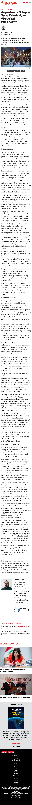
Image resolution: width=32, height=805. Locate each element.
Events (16, 778)
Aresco (16, 450)
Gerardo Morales (7, 230)
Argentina (9, 623)
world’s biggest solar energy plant (19, 533)
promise (5, 475)
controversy (5, 531)
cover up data (15, 352)
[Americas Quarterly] (9, 3)
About (16, 763)
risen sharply (17, 517)
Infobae (22, 420)
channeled (8, 185)
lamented (16, 364)
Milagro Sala (18, 623)
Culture (16, 782)
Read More (16, 743)
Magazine (16, 770)
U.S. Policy (16, 775)
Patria (25, 593)
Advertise (16, 765)
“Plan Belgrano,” (22, 536)
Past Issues (16, 747)
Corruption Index (16, 777)
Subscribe (11, 752)
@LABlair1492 (23, 572)
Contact (16, 766)
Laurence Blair (8, 32)
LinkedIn (23, 610)
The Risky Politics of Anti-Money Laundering (15, 697)
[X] (11, 71)
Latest (16, 773)
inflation (17, 512)
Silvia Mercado (17, 418)
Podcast (16, 758)
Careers (16, 768)
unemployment (6, 515)
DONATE (26, 2)
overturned (14, 226)
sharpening (20, 337)
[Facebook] (8, 71)
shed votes (4, 508)
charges (14, 241)
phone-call (9, 401)
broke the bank (23, 349)
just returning (9, 512)
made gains (20, 422)
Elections (16, 772)
